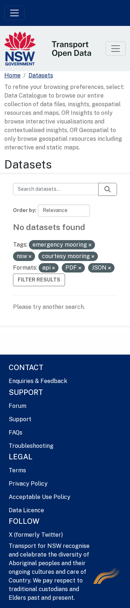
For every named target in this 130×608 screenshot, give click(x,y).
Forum (17, 405)
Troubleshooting (31, 445)
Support (20, 419)
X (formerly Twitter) (36, 534)
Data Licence (26, 510)
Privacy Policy (28, 483)
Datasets (41, 75)
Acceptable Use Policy (39, 497)
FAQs (15, 432)
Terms (17, 470)
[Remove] (89, 245)
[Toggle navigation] (14, 13)
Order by (24, 210)
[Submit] (107, 189)
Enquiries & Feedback (38, 381)
